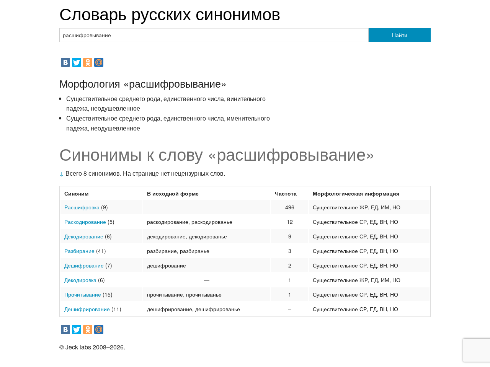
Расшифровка (82, 207)
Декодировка (80, 280)
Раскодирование (85, 221)
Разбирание (79, 250)
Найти (399, 35)
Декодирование (83, 236)
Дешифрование (84, 265)
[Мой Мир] (98, 62)
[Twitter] (76, 62)
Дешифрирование (87, 309)
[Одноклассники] (87, 62)
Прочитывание (82, 294)
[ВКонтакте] (65, 62)
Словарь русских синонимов (169, 13)
